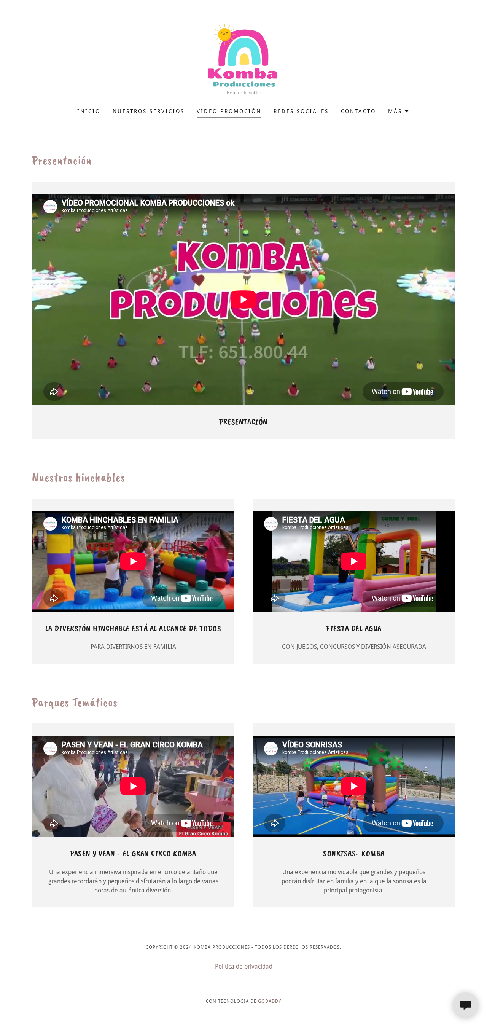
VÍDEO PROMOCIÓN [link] (229, 111)
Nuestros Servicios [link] (149, 111)
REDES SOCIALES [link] (301, 111)
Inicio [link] (88, 111)
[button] (399, 111)
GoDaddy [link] (269, 1001)
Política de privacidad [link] (243, 966)
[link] (243, 58)
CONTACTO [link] (358, 111)
